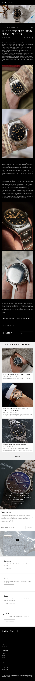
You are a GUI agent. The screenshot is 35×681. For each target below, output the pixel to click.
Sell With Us (4, 646)
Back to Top (30, 676)
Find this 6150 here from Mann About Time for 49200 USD (16, 318)
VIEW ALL (17, 456)
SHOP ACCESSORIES (10, 603)
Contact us (4, 655)
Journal (3, 642)
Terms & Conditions (6, 665)
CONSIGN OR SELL (17, 503)
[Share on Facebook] (24, 38)
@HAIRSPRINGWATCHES (17, 547)
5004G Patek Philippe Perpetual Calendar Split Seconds (17, 374)
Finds (3, 640)
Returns (3, 657)
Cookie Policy (5, 669)
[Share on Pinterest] (27, 38)
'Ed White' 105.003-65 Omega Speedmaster (14, 444)
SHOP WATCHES (9, 568)
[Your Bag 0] (32, 2)
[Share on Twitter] (29, 38)
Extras (3, 644)
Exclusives (4, 637)
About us (4, 653)
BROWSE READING (9, 621)
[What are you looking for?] (29, 2)
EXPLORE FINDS (9, 586)
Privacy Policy (5, 667)
